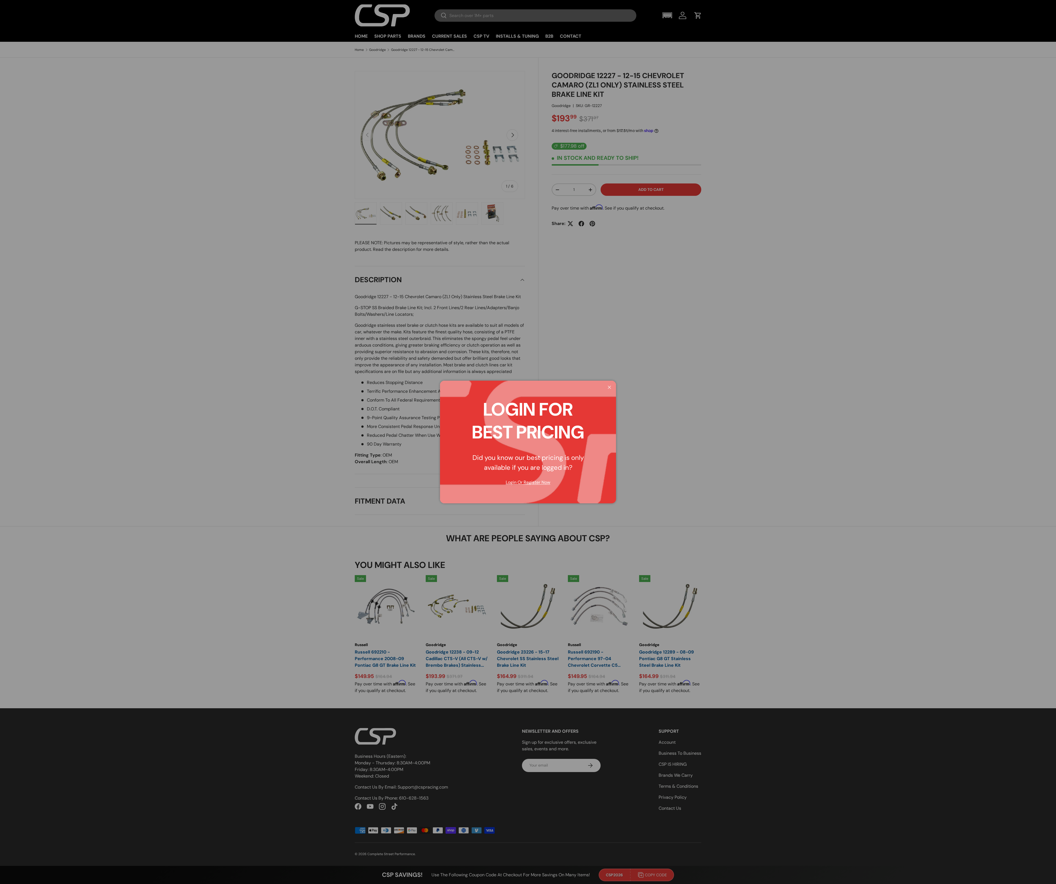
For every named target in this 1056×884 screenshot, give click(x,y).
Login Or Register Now (528, 482)
